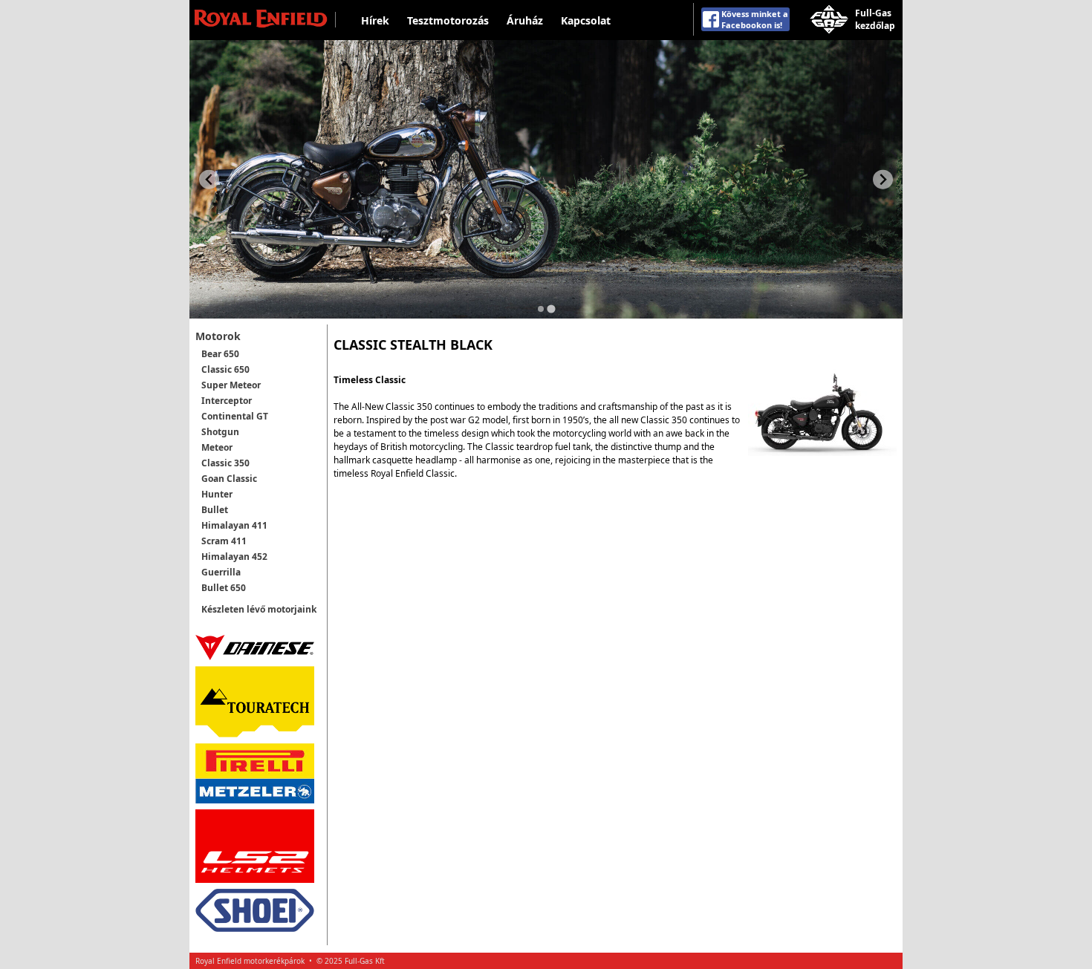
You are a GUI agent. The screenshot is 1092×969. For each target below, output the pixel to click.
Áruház (525, 20)
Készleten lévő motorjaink (258, 609)
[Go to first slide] (883, 179)
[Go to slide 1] (541, 309)
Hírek (375, 20)
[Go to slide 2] (551, 308)
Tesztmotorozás (448, 20)
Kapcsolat (586, 20)
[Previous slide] (209, 179)
